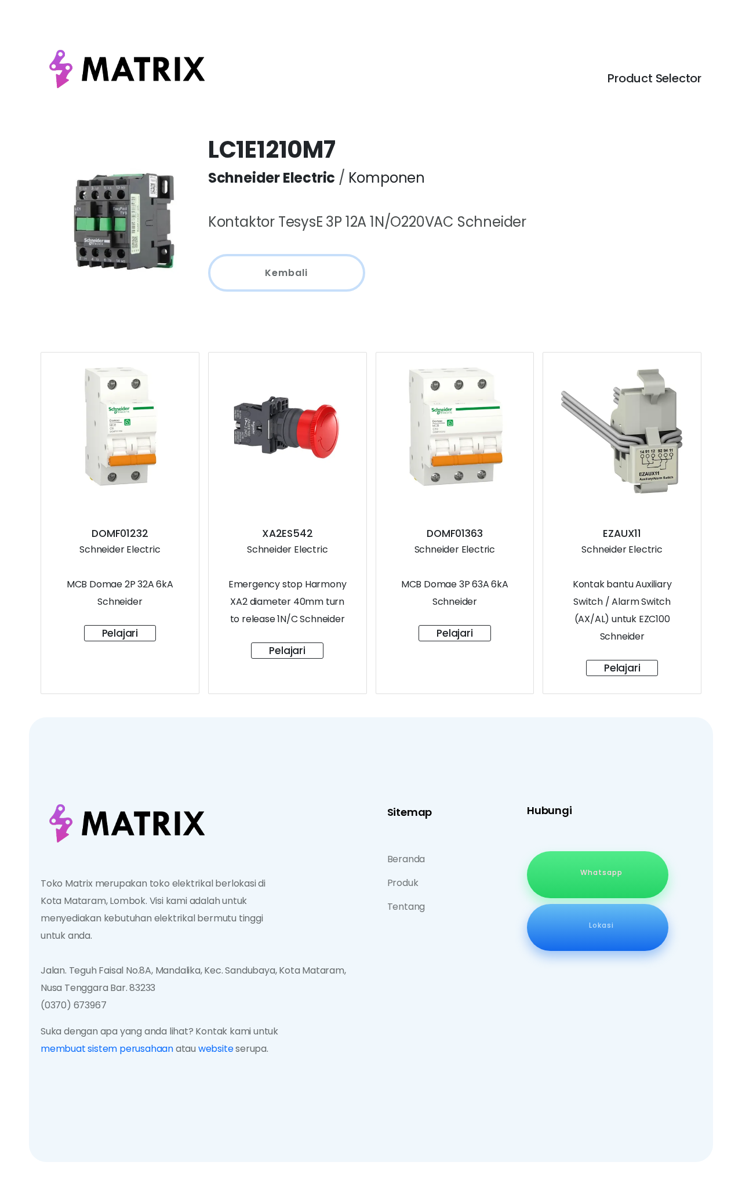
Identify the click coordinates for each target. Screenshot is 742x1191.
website (216, 1048)
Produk (403, 882)
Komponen (386, 177)
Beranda (406, 859)
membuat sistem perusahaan (107, 1048)
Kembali (286, 272)
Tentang (406, 906)
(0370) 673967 (73, 1005)
